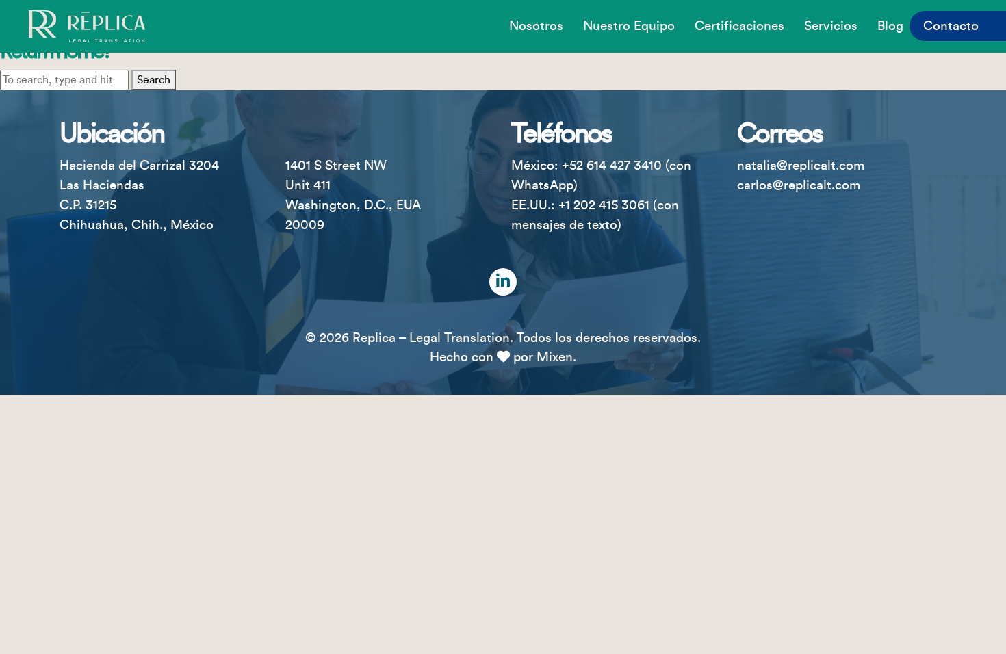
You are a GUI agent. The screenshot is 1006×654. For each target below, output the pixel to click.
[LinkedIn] (503, 282)
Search (153, 80)
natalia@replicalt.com (800, 165)
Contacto (951, 26)
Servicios (830, 26)
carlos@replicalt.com (798, 185)
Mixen (555, 357)
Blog (890, 26)
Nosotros (536, 26)
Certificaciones (739, 26)
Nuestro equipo (629, 26)
